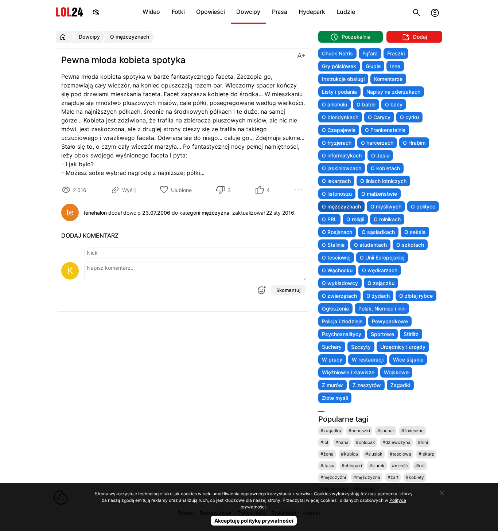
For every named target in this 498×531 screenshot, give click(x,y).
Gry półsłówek (339, 66)
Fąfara (370, 53)
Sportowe (382, 334)
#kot (420, 465)
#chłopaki (352, 465)
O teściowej (336, 257)
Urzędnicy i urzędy (402, 347)
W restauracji (368, 359)
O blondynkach (340, 117)
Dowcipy (248, 11)
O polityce (423, 206)
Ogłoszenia (335, 308)
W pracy (332, 359)
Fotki (178, 11)
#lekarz (426, 454)
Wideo (151, 11)
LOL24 (69, 12)
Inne (395, 66)
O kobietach (385, 168)
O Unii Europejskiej (382, 257)
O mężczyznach (341, 206)
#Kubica (349, 454)
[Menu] (300, 190)
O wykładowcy (340, 283)
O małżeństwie (379, 194)
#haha (342, 442)
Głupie (373, 66)
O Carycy (379, 117)
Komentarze (388, 79)
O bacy (393, 104)
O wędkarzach (379, 270)
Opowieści (210, 11)
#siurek (377, 465)
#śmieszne (412, 430)
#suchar (385, 430)
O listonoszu (337, 194)
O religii (355, 219)
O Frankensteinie (385, 130)
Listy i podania (339, 92)
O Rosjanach (337, 232)
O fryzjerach (336, 143)
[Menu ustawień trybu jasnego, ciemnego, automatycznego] (96, 12)
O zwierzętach (339, 296)
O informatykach (342, 155)
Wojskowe (396, 372)
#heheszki (359, 430)
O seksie (414, 232)
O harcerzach (377, 143)
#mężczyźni (333, 477)
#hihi (423, 442)
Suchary (332, 347)
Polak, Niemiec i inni (381, 308)
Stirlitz (411, 334)
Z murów (332, 385)
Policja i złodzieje (342, 321)
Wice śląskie (408, 359)
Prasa (279, 11)
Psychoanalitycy (341, 334)
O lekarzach (336, 181)
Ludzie (346, 11)
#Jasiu (327, 465)
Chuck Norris (337, 53)
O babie (366, 104)
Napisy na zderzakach (393, 92)
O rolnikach (387, 219)
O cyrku (409, 117)
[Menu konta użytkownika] (435, 12)
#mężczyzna (366, 477)
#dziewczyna (396, 442)
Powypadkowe (390, 321)
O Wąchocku (337, 270)
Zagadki (400, 385)
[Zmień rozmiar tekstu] (301, 55)
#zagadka (330, 430)
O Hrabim (414, 143)
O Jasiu (380, 155)
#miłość (400, 465)
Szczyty (361, 347)
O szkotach (410, 245)
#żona (327, 454)
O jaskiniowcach (341, 168)
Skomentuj (288, 290)
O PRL (329, 219)
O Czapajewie (338, 130)
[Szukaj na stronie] (416, 12)
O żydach (378, 296)
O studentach (370, 245)
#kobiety (415, 477)
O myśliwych (385, 206)
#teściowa (400, 454)
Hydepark (312, 11)
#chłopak (365, 442)
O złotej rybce (416, 296)
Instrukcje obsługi (343, 79)
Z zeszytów (367, 385)
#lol (324, 442)
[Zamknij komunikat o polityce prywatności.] (442, 493)
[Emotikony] (261, 290)
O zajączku (380, 283)
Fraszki (396, 53)
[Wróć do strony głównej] (64, 37)
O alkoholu (334, 104)
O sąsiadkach (378, 232)
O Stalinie (333, 245)
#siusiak (373, 454)
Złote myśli (335, 398)
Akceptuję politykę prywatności (253, 521)
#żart (393, 477)
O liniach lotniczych (383, 181)
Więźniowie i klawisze (348, 372)
